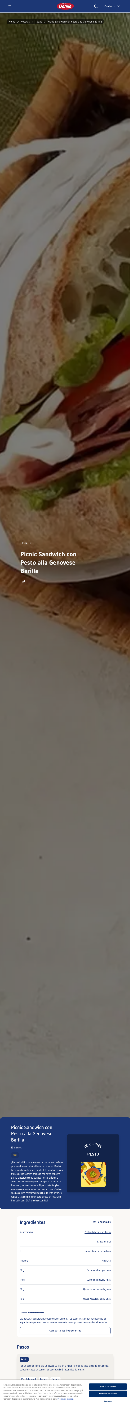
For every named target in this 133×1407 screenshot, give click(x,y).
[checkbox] (65, 1369)
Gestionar (108, 1401)
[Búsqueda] (95, 6)
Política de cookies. (65, 1399)
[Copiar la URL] (23, 582)
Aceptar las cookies (108, 1387)
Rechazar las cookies (108, 1394)
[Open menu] (9, 6)
